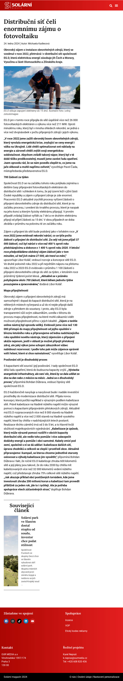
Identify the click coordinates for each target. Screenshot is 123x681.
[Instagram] (12, 621)
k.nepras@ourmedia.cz (75, 658)
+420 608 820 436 (77, 661)
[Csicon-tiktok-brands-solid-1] (19, 621)
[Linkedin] (26, 621)
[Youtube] (32, 621)
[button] (111, 5)
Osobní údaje (85, 676)
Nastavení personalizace (106, 676)
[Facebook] (6, 621)
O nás (73, 676)
